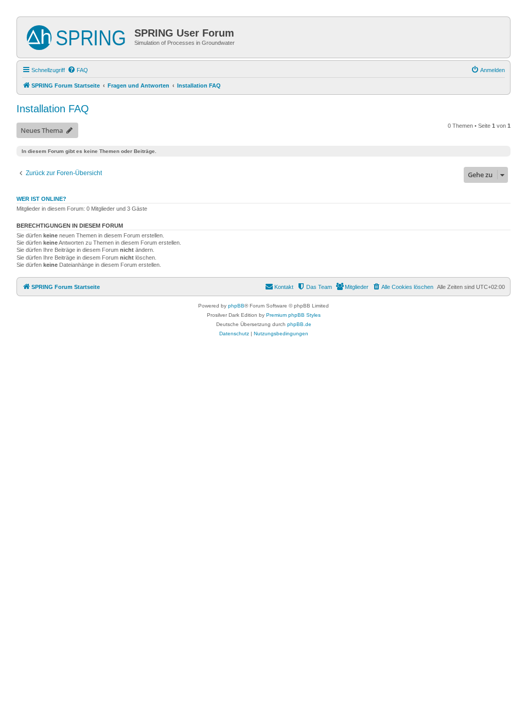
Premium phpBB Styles (293, 315)
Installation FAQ (52, 108)
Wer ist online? (41, 199)
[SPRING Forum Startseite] (77, 36)
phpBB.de (299, 324)
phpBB (236, 306)
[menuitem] (77, 70)
